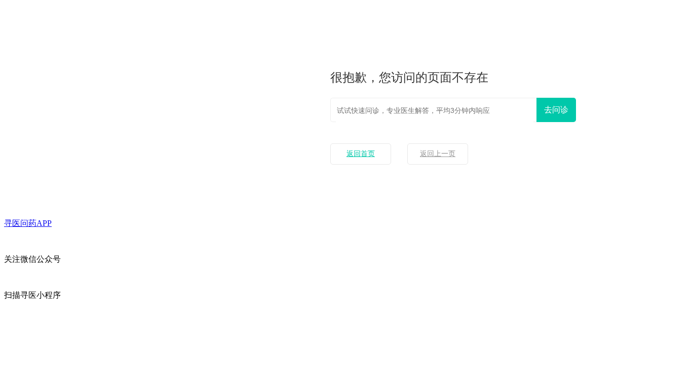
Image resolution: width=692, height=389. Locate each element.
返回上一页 (437, 154)
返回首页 (361, 154)
